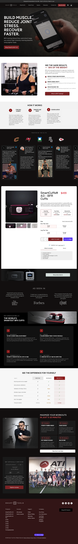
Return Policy (31, 514)
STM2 (6, 521)
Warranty (30, 516)
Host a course (20, 514)
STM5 (7, 528)
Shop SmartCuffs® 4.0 (11, 47)
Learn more (60, 245)
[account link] (71, 5)
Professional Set (9, 530)
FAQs (29, 512)
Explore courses (14, 487)
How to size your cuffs (67, 221)
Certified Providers (41, 517)
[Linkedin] (66, 503)
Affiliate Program (41, 520)
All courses (19, 512)
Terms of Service (27, 537)
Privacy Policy (33, 537)
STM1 (6, 519)
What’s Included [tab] (48, 248)
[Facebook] (72, 503)
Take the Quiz (62, 5)
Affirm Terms (31, 518)
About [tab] (64, 248)
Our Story (41, 512)
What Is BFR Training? (57, 93)
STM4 (7, 526)
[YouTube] (69, 503)
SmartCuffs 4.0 (9, 512)
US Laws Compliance (42, 537)
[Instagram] (63, 503)
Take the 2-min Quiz (57, 451)
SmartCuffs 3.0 (9, 514)
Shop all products (58, 275)
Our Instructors (43, 514)
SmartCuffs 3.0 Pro (9, 517)
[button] (68, 5)
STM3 (6, 523)
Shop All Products (65, 510)
